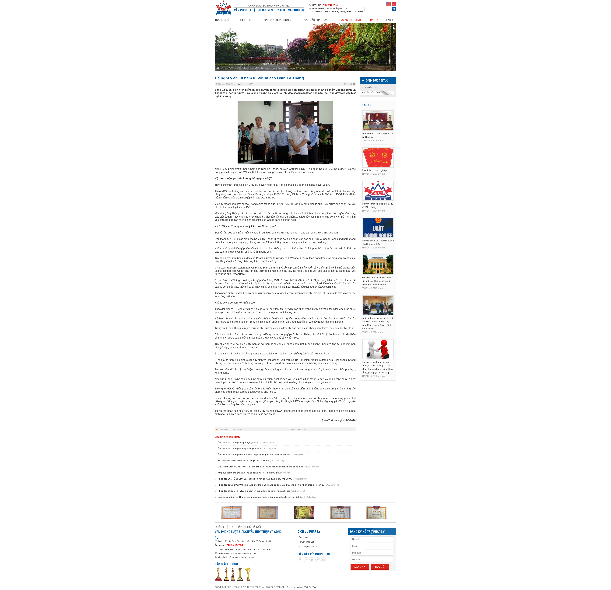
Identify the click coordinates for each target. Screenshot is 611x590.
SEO (306, 587)
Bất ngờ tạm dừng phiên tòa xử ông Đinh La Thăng (251, 460)
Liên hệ (389, 20)
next (387, 46)
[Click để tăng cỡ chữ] (351, 84)
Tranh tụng (304, 537)
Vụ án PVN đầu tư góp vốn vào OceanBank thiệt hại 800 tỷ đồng (278, 68)
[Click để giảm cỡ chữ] (354, 84)
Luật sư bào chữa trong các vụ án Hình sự (377, 135)
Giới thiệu (246, 20)
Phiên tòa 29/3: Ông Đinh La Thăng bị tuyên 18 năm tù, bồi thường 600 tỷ (262, 478)
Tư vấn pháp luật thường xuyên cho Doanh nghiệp (378, 242)
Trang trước (223, 429)
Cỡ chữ (347, 84)
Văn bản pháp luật (316, 20)
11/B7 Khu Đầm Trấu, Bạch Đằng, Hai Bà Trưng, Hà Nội (247, 541)
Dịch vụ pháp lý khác (308, 547)
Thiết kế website (294, 587)
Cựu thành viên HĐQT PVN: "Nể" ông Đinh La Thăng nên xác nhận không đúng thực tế (269, 466)
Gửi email (304, 429)
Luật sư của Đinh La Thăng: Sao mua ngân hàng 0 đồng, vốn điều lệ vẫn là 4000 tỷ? (268, 497)
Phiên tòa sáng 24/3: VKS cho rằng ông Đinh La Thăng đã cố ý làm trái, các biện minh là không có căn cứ (278, 485)
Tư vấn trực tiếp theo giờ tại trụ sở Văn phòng (377, 205)
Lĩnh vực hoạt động (277, 20)
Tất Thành (313, 587)
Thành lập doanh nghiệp (374, 170)
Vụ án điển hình (351, 20)
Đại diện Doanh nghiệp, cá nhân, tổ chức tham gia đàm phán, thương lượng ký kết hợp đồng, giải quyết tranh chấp (377, 367)
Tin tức (374, 20)
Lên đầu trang (237, 429)
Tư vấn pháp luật (306, 542)
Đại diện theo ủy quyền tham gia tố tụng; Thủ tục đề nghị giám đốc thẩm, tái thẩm (376, 281)
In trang (294, 429)
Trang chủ (222, 20)
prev (224, 46)
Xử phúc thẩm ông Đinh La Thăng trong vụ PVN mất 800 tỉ (254, 472)
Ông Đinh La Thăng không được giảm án (246, 442)
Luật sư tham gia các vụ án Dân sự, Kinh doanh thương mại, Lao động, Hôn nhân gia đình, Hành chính (378, 323)
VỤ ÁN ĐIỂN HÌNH (239, 68)
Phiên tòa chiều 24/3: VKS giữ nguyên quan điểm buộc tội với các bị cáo (261, 491)
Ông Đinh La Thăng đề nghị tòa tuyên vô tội (247, 448)
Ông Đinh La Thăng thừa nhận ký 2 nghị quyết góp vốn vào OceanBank (261, 454)
